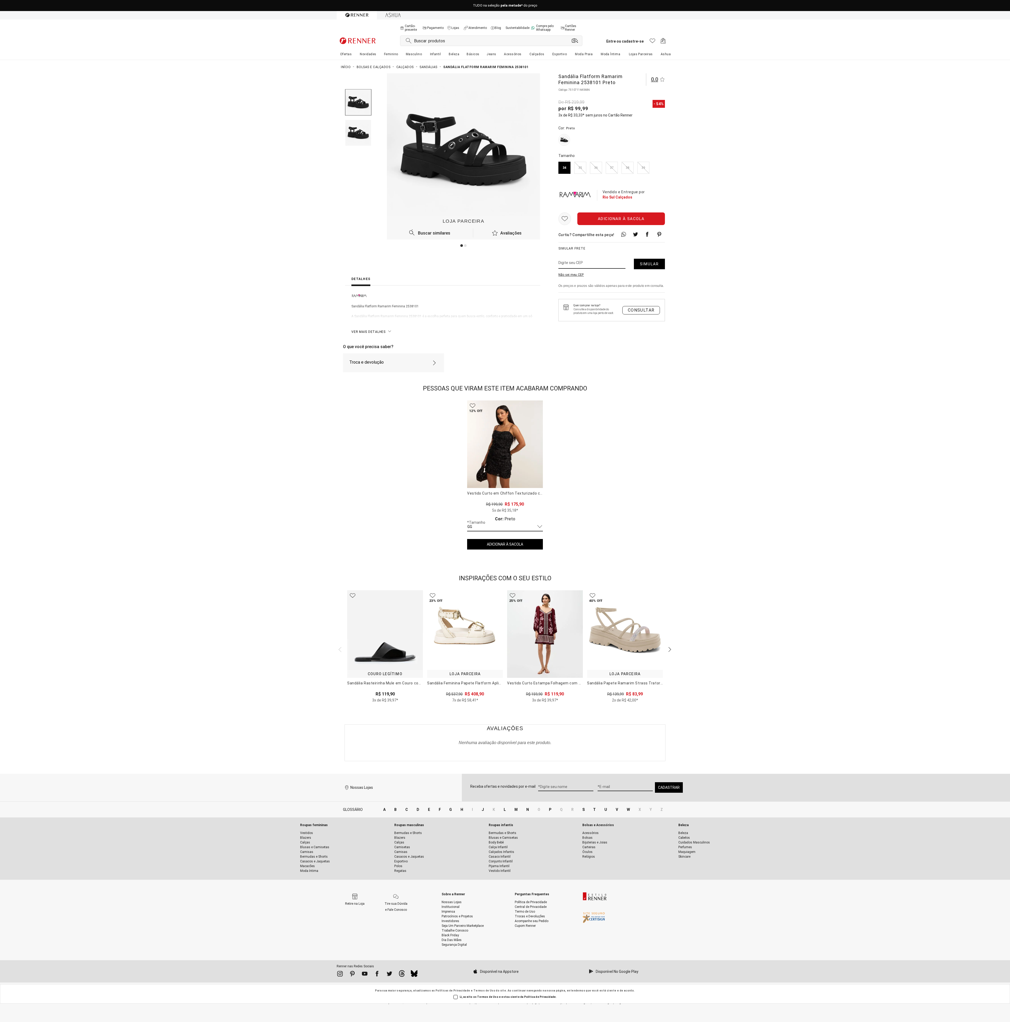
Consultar (641, 310)
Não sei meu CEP (571, 275)
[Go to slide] (461, 245)
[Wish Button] (564, 218)
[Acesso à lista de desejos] (652, 42)
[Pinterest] (352, 975)
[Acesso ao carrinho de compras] (663, 42)
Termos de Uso (484, 990)
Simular (649, 264)
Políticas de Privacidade (453, 990)
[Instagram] (340, 975)
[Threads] (401, 975)
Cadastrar (669, 787)
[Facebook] (377, 975)
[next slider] (339, 649)
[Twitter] (389, 975)
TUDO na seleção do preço (505, 6)
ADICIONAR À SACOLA (505, 544)
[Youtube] (364, 975)
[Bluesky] (414, 975)
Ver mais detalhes (368, 332)
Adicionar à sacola (621, 218)
